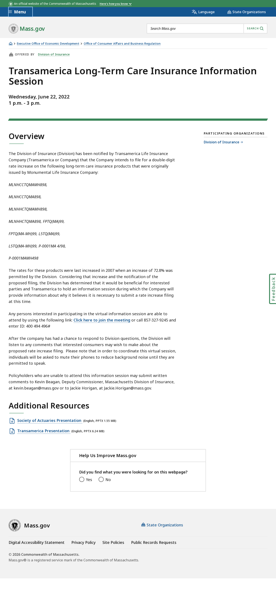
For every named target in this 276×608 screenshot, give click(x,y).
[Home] (10, 43)
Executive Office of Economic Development (48, 44)
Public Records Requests (153, 542)
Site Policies (113, 542)
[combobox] (207, 28)
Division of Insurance (54, 54)
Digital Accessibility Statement (36, 542)
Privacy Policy (83, 542)
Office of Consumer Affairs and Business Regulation (122, 44)
